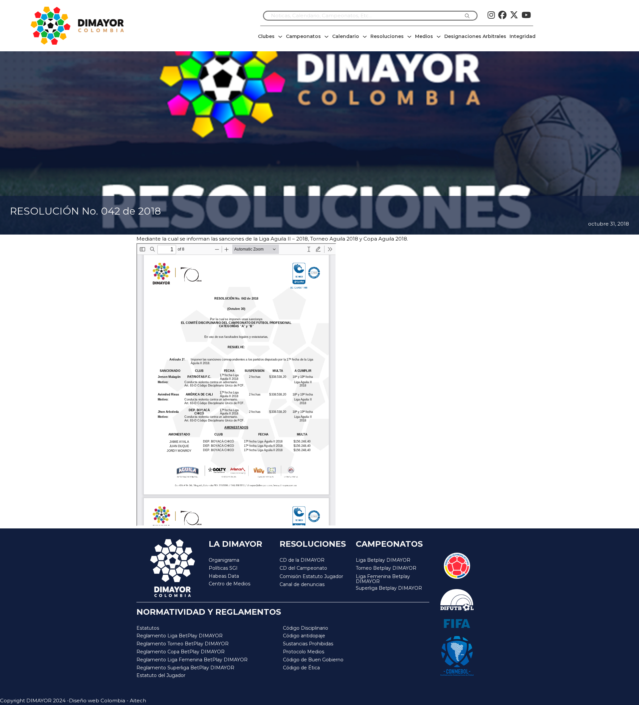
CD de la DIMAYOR (302, 560)
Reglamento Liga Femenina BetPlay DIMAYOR (192, 660)
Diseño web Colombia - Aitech (107, 700)
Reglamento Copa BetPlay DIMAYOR (180, 652)
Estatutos (147, 628)
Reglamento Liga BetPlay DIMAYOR (179, 636)
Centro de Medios (229, 584)
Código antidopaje (304, 636)
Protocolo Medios (303, 652)
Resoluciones (387, 36)
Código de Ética (301, 668)
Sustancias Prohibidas (308, 644)
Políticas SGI (223, 568)
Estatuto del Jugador (160, 675)
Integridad (522, 36)
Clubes (266, 36)
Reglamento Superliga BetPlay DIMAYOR (185, 668)
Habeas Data (224, 576)
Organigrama (224, 560)
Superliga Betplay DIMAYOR (389, 588)
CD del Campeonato (303, 568)
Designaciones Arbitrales (475, 36)
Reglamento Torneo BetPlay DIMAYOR (182, 644)
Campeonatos (303, 36)
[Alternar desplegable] (280, 36)
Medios (424, 36)
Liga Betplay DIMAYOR (383, 560)
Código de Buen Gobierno (313, 660)
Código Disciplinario (305, 628)
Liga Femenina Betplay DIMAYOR (383, 579)
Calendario (345, 36)
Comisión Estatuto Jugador (311, 576)
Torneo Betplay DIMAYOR (386, 568)
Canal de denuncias (302, 584)
